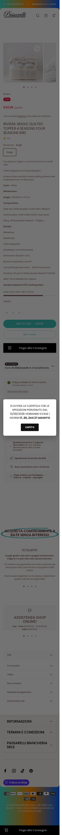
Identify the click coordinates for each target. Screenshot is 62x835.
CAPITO (29, 427)
